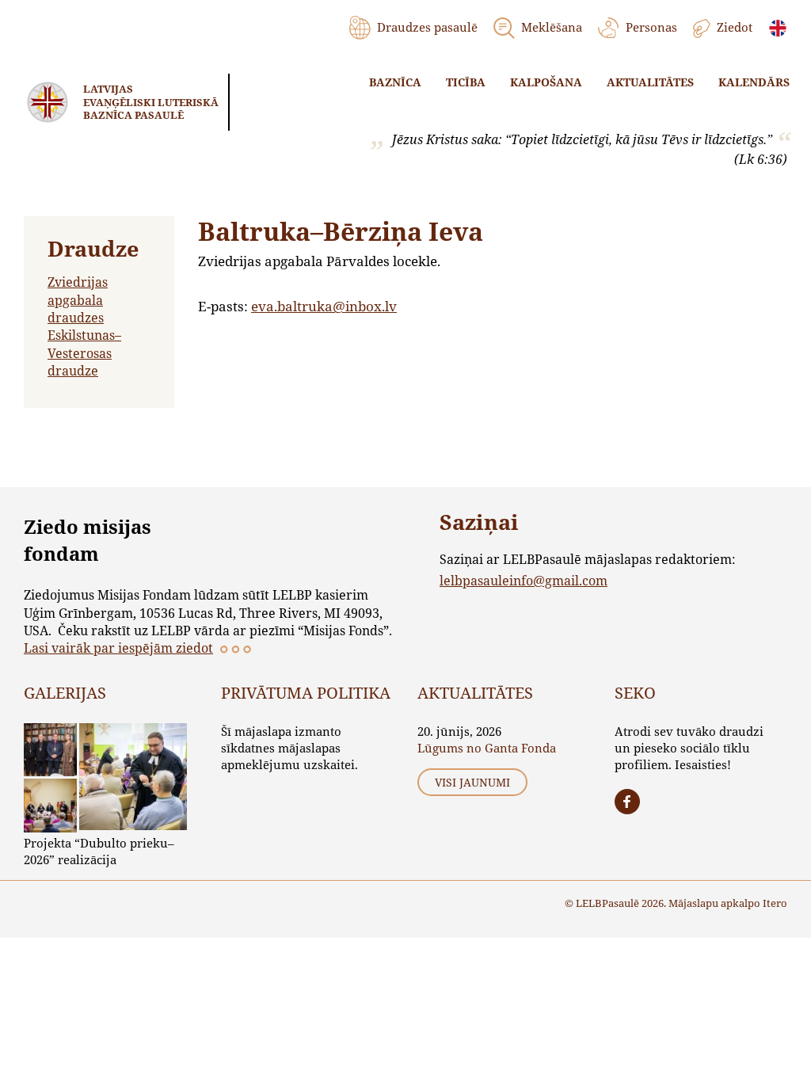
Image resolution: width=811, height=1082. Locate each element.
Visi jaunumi (472, 782)
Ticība (465, 82)
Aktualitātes (650, 82)
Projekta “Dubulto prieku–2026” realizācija (99, 851)
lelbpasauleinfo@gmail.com (523, 580)
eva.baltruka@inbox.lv (324, 306)
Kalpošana (546, 82)
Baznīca (395, 82)
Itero (775, 903)
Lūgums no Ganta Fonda (486, 748)
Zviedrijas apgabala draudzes (78, 299)
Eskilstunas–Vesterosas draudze (84, 352)
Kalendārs (754, 82)
